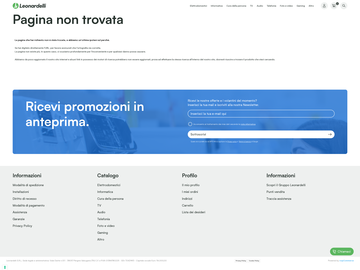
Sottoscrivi (198, 134)
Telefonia (271, 5)
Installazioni (21, 192)
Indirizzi (187, 198)
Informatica (217, 5)
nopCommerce (346, 260)
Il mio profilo (191, 185)
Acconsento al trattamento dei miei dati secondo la (224, 124)
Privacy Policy (22, 226)
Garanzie (19, 219)
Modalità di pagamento (29, 205)
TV (251, 5)
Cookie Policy (254, 261)
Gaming (301, 5)
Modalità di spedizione (28, 185)
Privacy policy (232, 142)
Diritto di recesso (25, 198)
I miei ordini (190, 192)
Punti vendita (275, 192)
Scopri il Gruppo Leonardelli (286, 185)
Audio (260, 5)
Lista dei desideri (193, 212)
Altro (311, 5)
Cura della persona (236, 5)
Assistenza (20, 212)
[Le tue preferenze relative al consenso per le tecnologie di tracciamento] (5, 267)
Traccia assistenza (278, 198)
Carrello (187, 205)
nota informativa (248, 124)
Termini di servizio (245, 142)
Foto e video (286, 5)
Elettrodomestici (198, 5)
